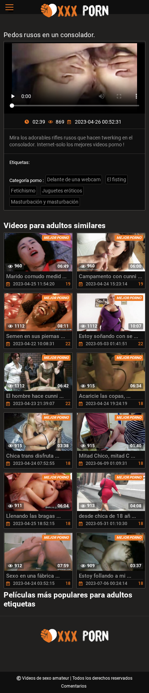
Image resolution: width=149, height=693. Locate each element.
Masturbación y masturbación (44, 202)
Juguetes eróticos (62, 191)
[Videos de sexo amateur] (74, 16)
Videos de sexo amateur (46, 678)
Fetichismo (23, 191)
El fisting (116, 179)
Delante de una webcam (74, 179)
